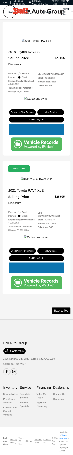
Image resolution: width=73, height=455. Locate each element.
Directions (58, 399)
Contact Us (17, 351)
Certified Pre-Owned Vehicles (10, 411)
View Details (51, 112)
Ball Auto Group (6, 441)
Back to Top (61, 310)
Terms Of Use (21, 441)
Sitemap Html (38, 441)
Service (25, 387)
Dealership (61, 387)
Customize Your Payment (22, 112)
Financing (43, 387)
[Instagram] (13, 371)
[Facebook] (6, 371)
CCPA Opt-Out (54, 441)
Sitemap (29, 441)
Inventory (10, 387)
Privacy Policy (13, 441)
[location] (30, 2)
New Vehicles (10, 394)
